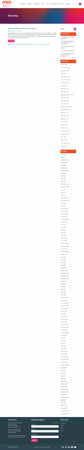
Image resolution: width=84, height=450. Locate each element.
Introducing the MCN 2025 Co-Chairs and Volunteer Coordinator (68, 55)
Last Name (33, 429)
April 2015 (63, 402)
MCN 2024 (63, 116)
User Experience (41, 44)
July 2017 (63, 338)
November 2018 (65, 305)
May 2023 (63, 192)
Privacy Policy (37, 447)
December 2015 (65, 389)
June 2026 (63, 154)
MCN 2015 (63, 88)
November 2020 (65, 246)
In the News (63, 82)
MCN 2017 (63, 97)
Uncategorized (64, 143)
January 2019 (64, 300)
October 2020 (64, 249)
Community (63, 67)
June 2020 (63, 259)
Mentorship (63, 131)
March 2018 (63, 316)
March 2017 (63, 348)
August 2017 (64, 335)
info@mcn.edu (14, 424)
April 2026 (63, 157)
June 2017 (63, 340)
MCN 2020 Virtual (65, 107)
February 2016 (64, 384)
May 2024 (63, 178)
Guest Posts (64, 79)
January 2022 (64, 208)
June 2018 (63, 313)
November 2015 (65, 392)
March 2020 (64, 268)
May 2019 (63, 289)
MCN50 (63, 128)
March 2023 (64, 195)
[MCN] (7, 4)
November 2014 (64, 411)
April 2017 (63, 346)
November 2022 (65, 197)
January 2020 (64, 270)
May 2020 (63, 262)
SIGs (62, 137)
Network (62, 425)
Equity (27, 44)
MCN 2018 (63, 101)
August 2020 (64, 254)
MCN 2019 (63, 104)
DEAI (20, 44)
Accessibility (16, 44)
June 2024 (63, 176)
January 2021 (64, 241)
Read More (12, 41)
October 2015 (64, 394)
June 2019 (63, 286)
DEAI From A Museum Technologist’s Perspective (22, 28)
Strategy (63, 140)
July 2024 (63, 173)
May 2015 (63, 400)
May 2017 (63, 343)
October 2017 (64, 330)
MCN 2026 (63, 122)
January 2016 (64, 386)
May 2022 (63, 205)
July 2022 (63, 203)
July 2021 (63, 224)
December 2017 (64, 324)
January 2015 (64, 408)
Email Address (34, 434)
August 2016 (64, 367)
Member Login (60, 4)
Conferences (62, 422)
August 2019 (64, 281)
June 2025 (63, 165)
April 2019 (63, 292)
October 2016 (64, 362)
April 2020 (63, 265)
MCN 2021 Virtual (65, 110)
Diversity (23, 44)
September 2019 (65, 278)
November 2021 (65, 214)
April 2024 (63, 181)
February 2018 (64, 319)
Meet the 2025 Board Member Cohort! (68, 47)
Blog (61, 430)
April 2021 (63, 232)
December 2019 (65, 273)
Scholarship (63, 134)
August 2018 (64, 311)
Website (48, 44)
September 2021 (65, 219)
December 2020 (65, 243)
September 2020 (65, 251)
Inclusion (30, 44)
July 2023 (63, 189)
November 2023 (65, 184)
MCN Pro (63, 125)
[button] (78, 4)
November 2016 (65, 359)
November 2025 (65, 160)
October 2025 (64, 162)
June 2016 (63, 373)
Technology (35, 44)
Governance (64, 76)
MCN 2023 (63, 113)
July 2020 (63, 257)
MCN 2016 (63, 91)
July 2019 (63, 284)
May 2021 (63, 230)
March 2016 (63, 381)
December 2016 (65, 357)
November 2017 (64, 327)
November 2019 (65, 276)
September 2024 (65, 170)
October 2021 (64, 216)
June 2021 (63, 227)
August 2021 (64, 222)
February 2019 (64, 297)
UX (45, 44)
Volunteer (63, 146)
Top (81, 445)
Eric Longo (20, 31)
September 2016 (65, 365)
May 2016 (63, 375)
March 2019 (63, 295)
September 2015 (65, 397)
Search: (67, 4)
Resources (62, 427)
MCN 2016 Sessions (65, 94)
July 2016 (63, 370)
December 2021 (65, 211)
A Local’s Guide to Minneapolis (68, 50)
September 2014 (65, 413)
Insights (10, 44)
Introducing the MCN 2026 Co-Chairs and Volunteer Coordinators (68, 43)
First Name (33, 424)
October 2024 (64, 168)
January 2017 (64, 354)
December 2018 (65, 303)
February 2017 (64, 351)
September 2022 (65, 200)
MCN (16, 447)
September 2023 (65, 187)
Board (62, 64)
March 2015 (63, 405)
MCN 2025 (63, 119)
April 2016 (63, 378)
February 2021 (64, 238)
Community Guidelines (45, 447)
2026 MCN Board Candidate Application (67, 38)
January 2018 (64, 322)
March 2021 (63, 235)
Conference (64, 70)
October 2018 (64, 308)
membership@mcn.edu (17, 422)
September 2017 (65, 332)
